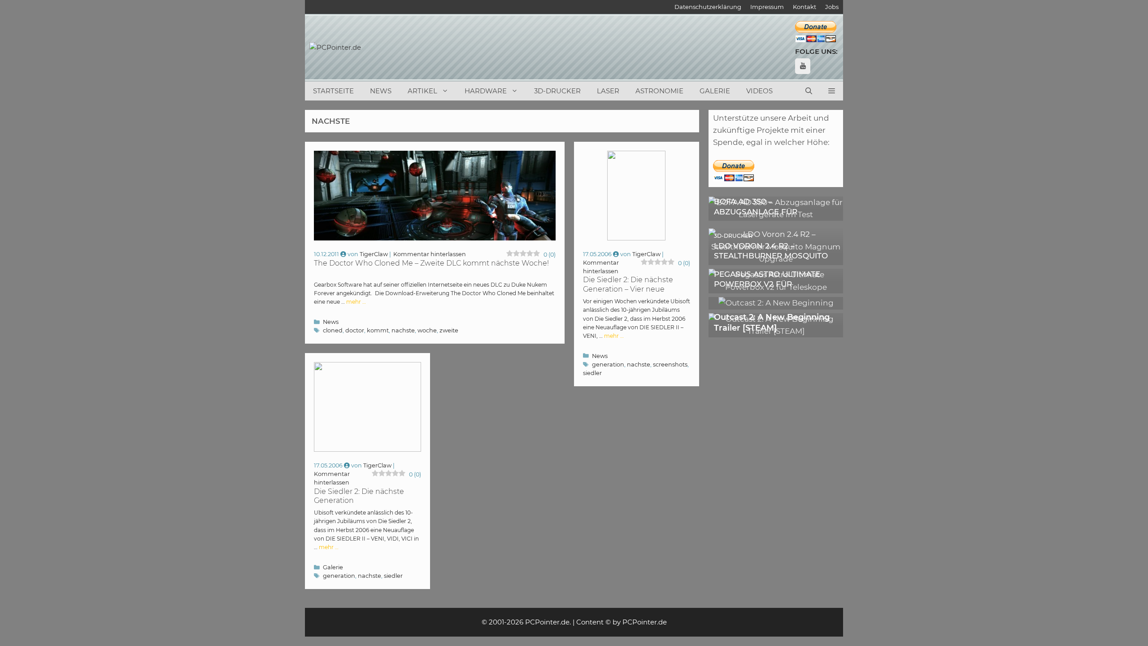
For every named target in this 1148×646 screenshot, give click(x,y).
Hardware (486, 91)
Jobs (832, 6)
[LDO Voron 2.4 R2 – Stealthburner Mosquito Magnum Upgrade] (776, 258)
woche (427, 330)
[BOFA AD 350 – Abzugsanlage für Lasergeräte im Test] (776, 214)
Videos (759, 91)
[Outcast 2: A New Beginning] (776, 302)
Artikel (422, 91)
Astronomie (659, 91)
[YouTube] (802, 66)
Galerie (715, 91)
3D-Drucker (557, 91)
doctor (354, 330)
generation (608, 364)
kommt (378, 330)
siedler (592, 373)
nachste (403, 330)
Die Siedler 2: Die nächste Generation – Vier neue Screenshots (628, 289)
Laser (608, 91)
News (380, 91)
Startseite (333, 91)
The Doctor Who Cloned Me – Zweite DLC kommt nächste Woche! (431, 263)
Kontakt (804, 6)
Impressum (767, 6)
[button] (831, 91)
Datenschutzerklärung (707, 6)
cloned (333, 330)
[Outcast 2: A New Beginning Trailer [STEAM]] (776, 331)
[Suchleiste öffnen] (808, 91)
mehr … (356, 301)
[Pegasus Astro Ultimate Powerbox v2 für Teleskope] (776, 287)
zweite (448, 330)
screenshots (670, 364)
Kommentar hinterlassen (429, 254)
